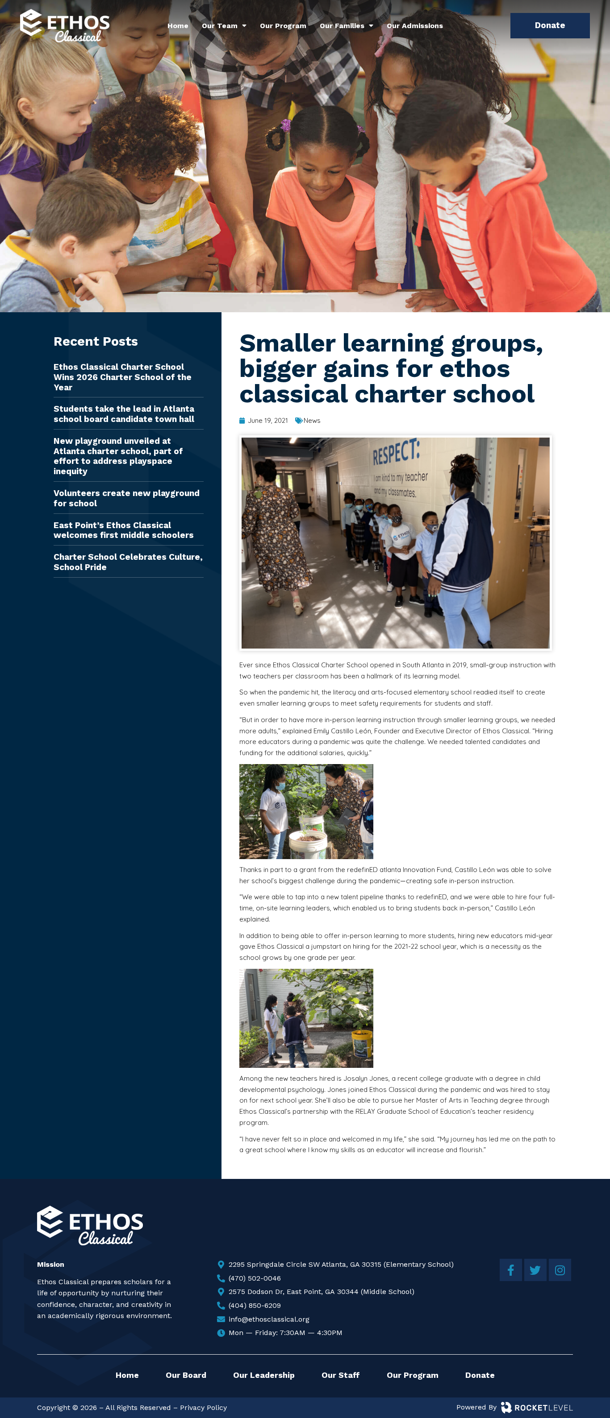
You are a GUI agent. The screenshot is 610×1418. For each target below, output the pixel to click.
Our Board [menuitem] (186, 1375)
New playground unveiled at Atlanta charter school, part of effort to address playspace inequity (118, 456)
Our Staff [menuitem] (341, 1375)
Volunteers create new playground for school (127, 498)
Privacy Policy (203, 1407)
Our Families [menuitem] (342, 25)
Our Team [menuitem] (220, 25)
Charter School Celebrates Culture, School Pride (128, 562)
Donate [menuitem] (480, 1375)
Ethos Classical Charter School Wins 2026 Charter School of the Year (123, 377)
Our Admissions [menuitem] (415, 25)
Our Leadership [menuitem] (264, 1375)
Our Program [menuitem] (283, 25)
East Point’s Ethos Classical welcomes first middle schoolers (124, 530)
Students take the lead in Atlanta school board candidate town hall (124, 414)
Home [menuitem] (177, 25)
